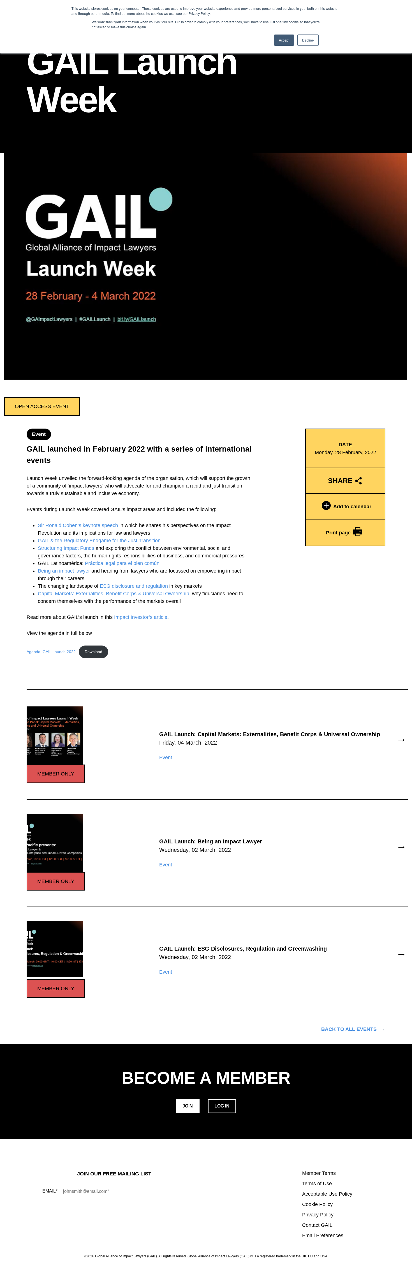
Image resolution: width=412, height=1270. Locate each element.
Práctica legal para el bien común (122, 563)
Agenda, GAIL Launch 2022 (51, 651)
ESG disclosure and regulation (134, 586)
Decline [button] (308, 40)
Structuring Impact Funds (66, 548)
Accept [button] (284, 40)
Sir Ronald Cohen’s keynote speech (78, 525)
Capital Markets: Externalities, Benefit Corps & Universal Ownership (113, 593)
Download (93, 651)
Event (39, 434)
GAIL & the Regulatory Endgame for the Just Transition (99, 540)
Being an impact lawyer (64, 571)
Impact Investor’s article (140, 617)
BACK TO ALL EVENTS (349, 1029)
